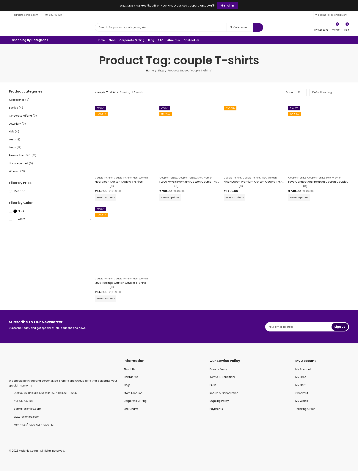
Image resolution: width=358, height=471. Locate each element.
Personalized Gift (20, 155)
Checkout (301, 393)
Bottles (13, 107)
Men (135, 177)
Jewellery (15, 124)
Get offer (227, 5)
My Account (303, 369)
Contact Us (131, 377)
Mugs (12, 147)
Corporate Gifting (20, 116)
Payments (216, 409)
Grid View (276, 92)
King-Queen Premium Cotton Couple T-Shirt (254, 182)
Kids (11, 131)
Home (150, 70)
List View (281, 92)
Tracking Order (305, 409)
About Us (129, 369)
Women (143, 177)
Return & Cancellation (224, 393)
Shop (161, 70)
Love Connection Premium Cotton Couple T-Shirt (322, 182)
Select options (105, 197)
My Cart (300, 385)
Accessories (16, 100)
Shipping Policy (219, 401)
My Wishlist (302, 401)
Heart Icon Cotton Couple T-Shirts (119, 182)
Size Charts (131, 409)
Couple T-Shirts (104, 177)
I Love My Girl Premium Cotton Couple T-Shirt (190, 182)
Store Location (133, 393)
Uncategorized (18, 163)
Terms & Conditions (222, 377)
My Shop (300, 377)
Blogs (127, 385)
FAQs (213, 385)
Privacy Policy (218, 369)
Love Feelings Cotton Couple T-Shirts (121, 283)
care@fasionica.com (27, 409)
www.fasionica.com (26, 417)
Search (258, 27)
